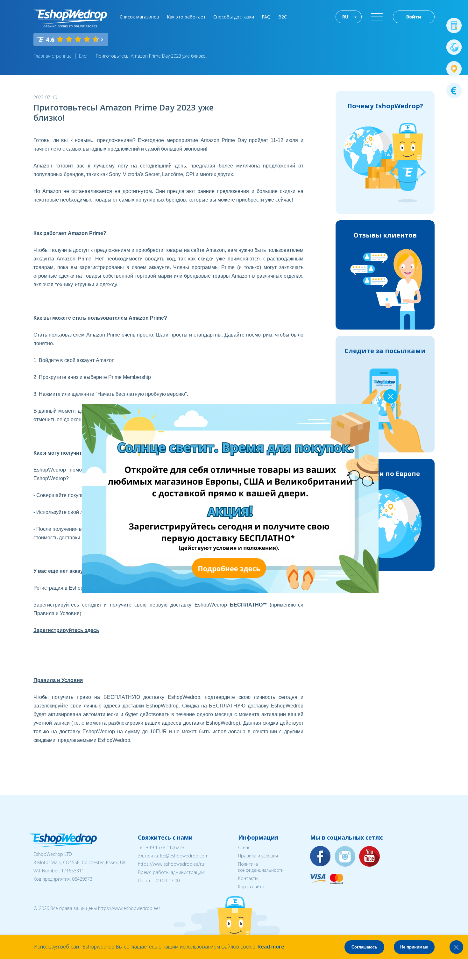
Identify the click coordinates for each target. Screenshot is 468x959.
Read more (271, 946)
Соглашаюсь (364, 947)
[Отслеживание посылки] (454, 68)
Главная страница (52, 56)
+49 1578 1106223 (165, 847)
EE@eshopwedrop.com (184, 856)
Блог (84, 56)
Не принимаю (414, 947)
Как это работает (186, 17)
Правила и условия (258, 856)
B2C (282, 17)
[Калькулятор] (454, 25)
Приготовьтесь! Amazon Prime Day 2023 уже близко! (151, 56)
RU (345, 17)
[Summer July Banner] (230, 590)
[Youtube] (369, 856)
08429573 (82, 879)
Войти (413, 17)
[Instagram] (345, 856)
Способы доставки (233, 17)
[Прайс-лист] (454, 90)
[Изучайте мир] (454, 47)
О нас (244, 847)
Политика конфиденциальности (261, 867)
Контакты (248, 878)
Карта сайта (251, 887)
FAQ (266, 17)
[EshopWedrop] (70, 18)
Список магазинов (139, 17)
